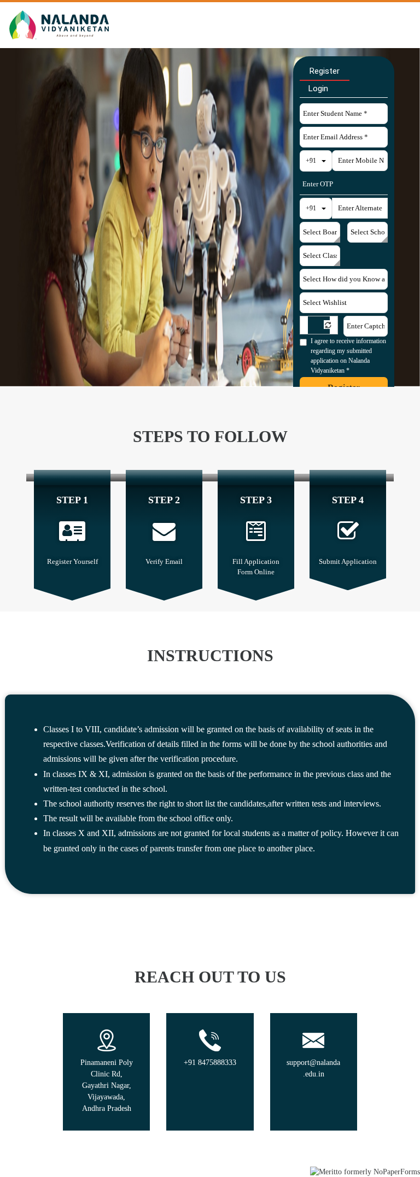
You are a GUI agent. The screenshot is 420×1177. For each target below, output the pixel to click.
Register (325, 71)
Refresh (328, 324)
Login (318, 88)
